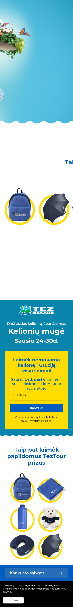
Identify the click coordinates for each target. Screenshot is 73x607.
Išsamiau (7, 591)
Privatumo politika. (40, 420)
